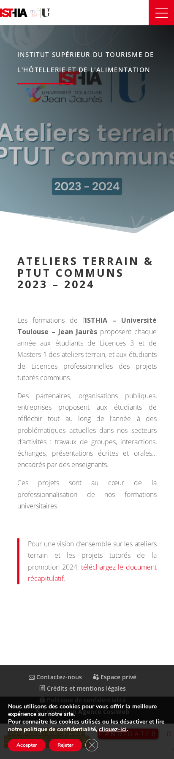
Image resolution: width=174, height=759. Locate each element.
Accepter (26, 745)
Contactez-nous (58, 677)
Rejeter (65, 745)
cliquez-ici (113, 729)
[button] (161, 12)
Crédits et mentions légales (85, 688)
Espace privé (117, 677)
